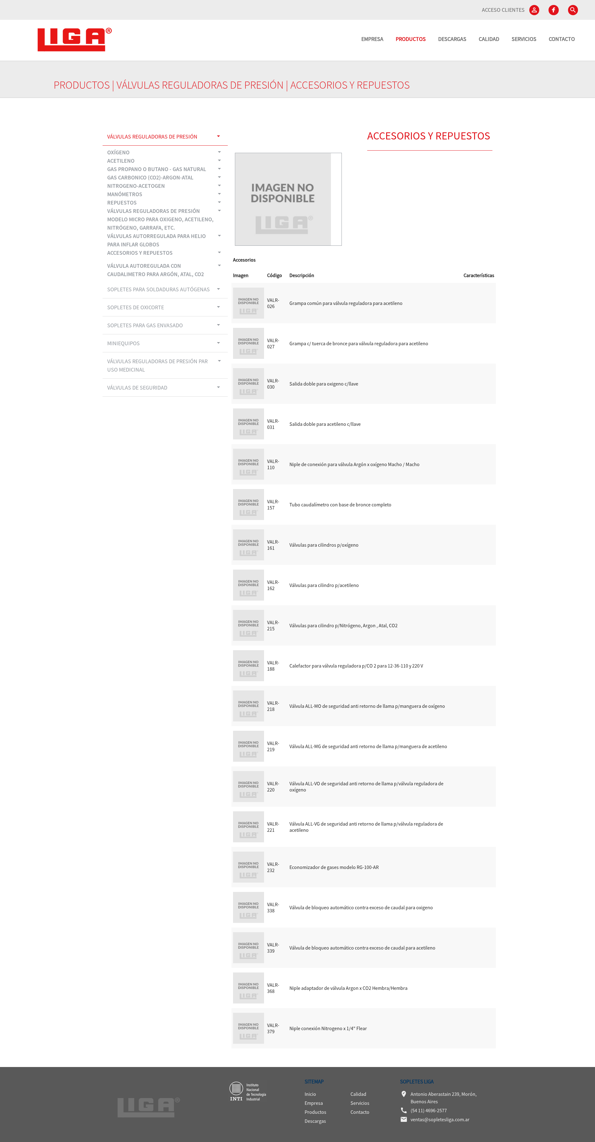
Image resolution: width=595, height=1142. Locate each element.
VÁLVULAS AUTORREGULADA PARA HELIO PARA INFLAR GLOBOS (165, 240)
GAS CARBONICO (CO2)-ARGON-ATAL (165, 177)
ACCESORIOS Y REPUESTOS (165, 252)
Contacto (359, 1112)
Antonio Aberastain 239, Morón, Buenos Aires (438, 1097)
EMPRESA (372, 38)
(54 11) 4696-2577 (423, 1110)
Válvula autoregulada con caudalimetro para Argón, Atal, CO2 (165, 270)
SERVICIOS (524, 38)
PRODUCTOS (411, 38)
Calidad (358, 1094)
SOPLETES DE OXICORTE (164, 307)
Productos (315, 1112)
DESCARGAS (452, 38)
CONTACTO (562, 38)
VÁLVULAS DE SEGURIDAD (164, 387)
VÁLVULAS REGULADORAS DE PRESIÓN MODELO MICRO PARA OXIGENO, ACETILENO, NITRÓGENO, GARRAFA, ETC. (165, 219)
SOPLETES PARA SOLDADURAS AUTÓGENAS (164, 289)
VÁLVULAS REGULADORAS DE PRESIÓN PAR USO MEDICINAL (165, 365)
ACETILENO (165, 160)
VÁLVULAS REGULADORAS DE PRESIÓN (200, 85)
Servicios (359, 1103)
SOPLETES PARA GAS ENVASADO (164, 325)
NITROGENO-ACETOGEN (165, 185)
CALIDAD (489, 38)
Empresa (314, 1103)
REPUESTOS (165, 202)
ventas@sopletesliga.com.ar (434, 1119)
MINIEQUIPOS (164, 343)
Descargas (315, 1121)
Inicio (310, 1094)
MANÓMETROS (165, 194)
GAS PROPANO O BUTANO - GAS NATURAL (165, 169)
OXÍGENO (165, 152)
